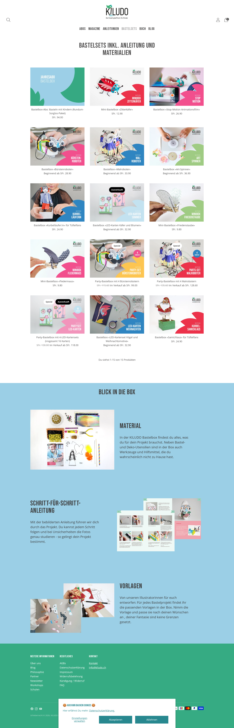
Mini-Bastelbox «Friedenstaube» (176, 225)
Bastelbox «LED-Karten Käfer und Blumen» (117, 225)
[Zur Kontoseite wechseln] (218, 20)
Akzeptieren (115, 719)
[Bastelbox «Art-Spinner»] (177, 146)
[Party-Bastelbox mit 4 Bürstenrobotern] (117, 258)
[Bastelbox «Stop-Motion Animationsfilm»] (177, 87)
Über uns (35, 663)
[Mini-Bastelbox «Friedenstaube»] (177, 202)
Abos (82, 29)
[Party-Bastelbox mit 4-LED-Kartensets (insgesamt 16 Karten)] (57, 314)
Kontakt (93, 663)
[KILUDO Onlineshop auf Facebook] (32, 709)
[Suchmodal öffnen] (8, 20)
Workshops (36, 685)
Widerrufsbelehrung (71, 676)
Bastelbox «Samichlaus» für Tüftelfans (176, 337)
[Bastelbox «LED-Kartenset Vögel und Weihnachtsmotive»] (117, 314)
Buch (142, 29)
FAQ (62, 685)
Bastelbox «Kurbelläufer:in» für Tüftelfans (57, 225)
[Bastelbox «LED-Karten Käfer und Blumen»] (117, 202)
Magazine (94, 29)
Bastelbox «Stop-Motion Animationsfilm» (176, 109)
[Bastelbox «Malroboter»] (117, 146)
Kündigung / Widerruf (72, 680)
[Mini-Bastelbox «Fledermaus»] (57, 258)
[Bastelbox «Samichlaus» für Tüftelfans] (177, 314)
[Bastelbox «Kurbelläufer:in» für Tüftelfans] (57, 202)
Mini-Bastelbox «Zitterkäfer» (117, 109)
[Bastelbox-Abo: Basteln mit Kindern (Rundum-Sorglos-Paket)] (57, 87)
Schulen (34, 689)
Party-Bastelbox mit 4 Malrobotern (176, 281)
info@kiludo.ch (97, 667)
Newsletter (36, 680)
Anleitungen (111, 29)
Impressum (66, 672)
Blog (151, 29)
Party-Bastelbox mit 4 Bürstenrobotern (117, 281)
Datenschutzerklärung (72, 667)
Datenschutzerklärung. (102, 710)
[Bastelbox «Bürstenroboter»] (57, 146)
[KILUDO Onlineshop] (117, 11)
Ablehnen (151, 719)
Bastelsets (129, 29)
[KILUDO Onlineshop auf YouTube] (40, 709)
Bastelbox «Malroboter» (117, 169)
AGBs (63, 663)
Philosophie (37, 672)
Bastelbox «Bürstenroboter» (57, 169)
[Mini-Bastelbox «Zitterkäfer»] (117, 87)
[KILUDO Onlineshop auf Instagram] (36, 709)
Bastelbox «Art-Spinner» (176, 169)
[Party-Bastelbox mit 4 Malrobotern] (177, 258)
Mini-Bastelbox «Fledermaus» (57, 281)
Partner (34, 676)
